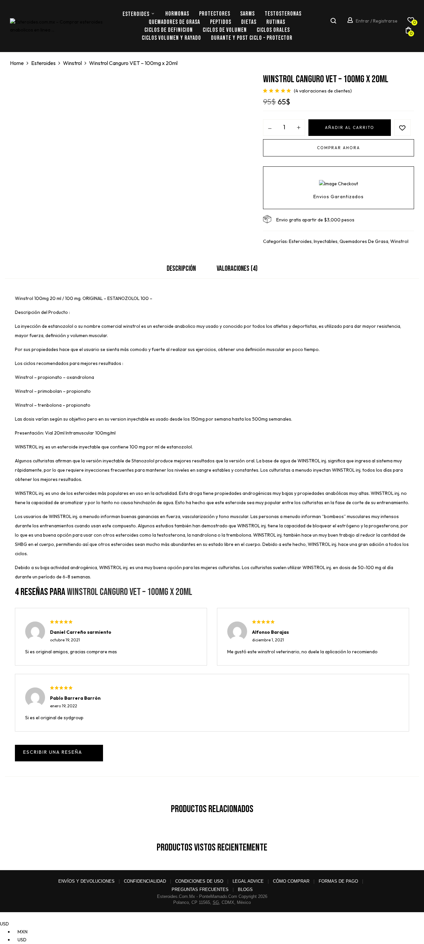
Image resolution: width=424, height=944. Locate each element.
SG (216, 902)
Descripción (181, 268)
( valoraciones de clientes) (323, 91)
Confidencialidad (145, 881)
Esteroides (43, 63)
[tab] (181, 270)
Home (17, 63)
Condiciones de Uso (199, 881)
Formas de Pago (338, 881)
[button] (408, 31)
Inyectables (326, 241)
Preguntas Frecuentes (200, 889)
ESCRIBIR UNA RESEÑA (59, 753)
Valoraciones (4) (237, 268)
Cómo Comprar (291, 881)
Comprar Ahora (338, 147)
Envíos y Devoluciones (86, 881)
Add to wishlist (402, 127)
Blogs (245, 889)
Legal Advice (248, 881)
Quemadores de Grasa (364, 241)
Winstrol (72, 63)
